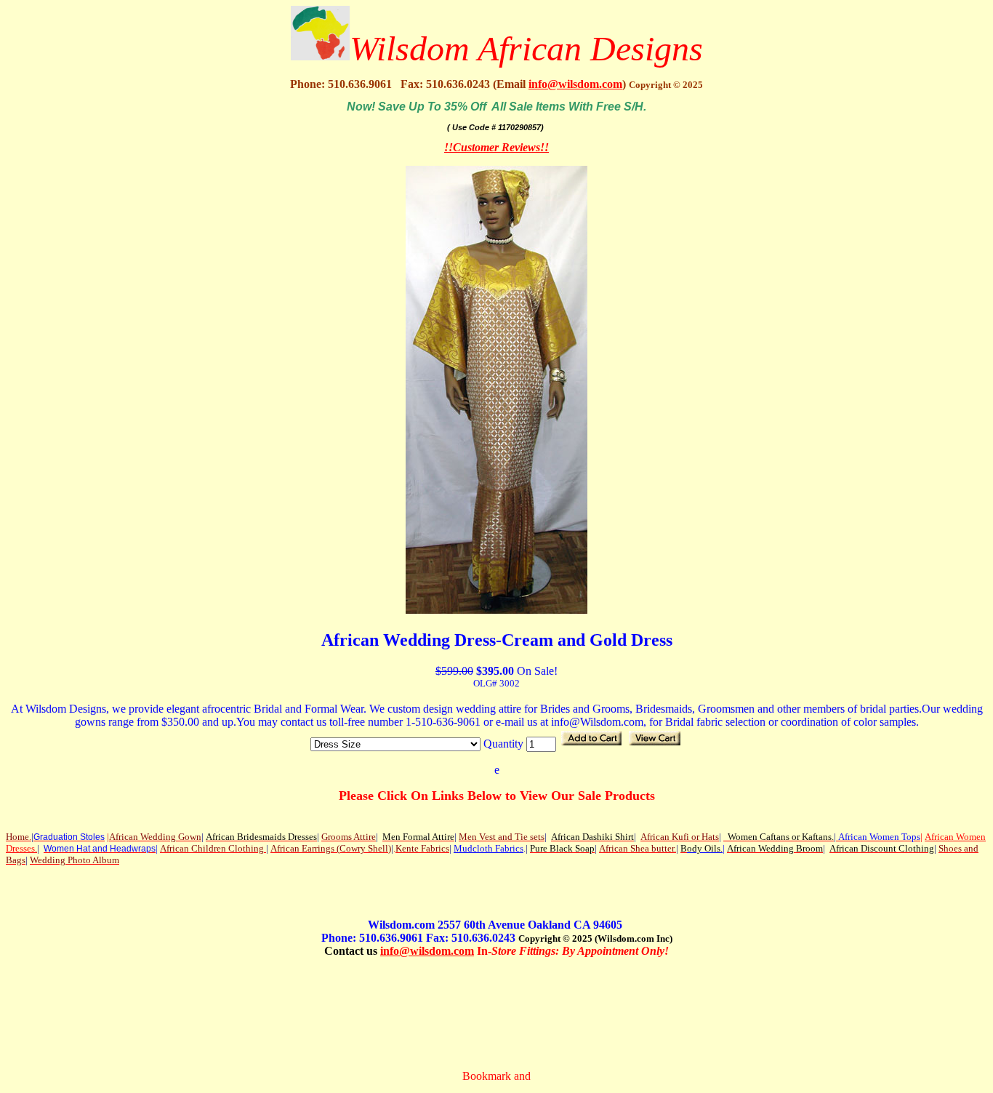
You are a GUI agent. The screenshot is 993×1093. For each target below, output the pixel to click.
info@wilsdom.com (575, 84)
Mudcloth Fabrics (488, 848)
